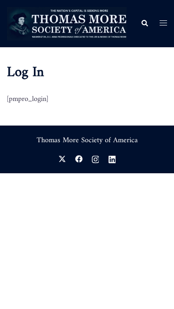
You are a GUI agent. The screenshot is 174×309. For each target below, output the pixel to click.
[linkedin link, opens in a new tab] (112, 158)
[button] (144, 23)
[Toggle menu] (163, 23)
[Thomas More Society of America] (67, 23)
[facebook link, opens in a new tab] (79, 158)
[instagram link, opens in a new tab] (95, 158)
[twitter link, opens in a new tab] (62, 158)
